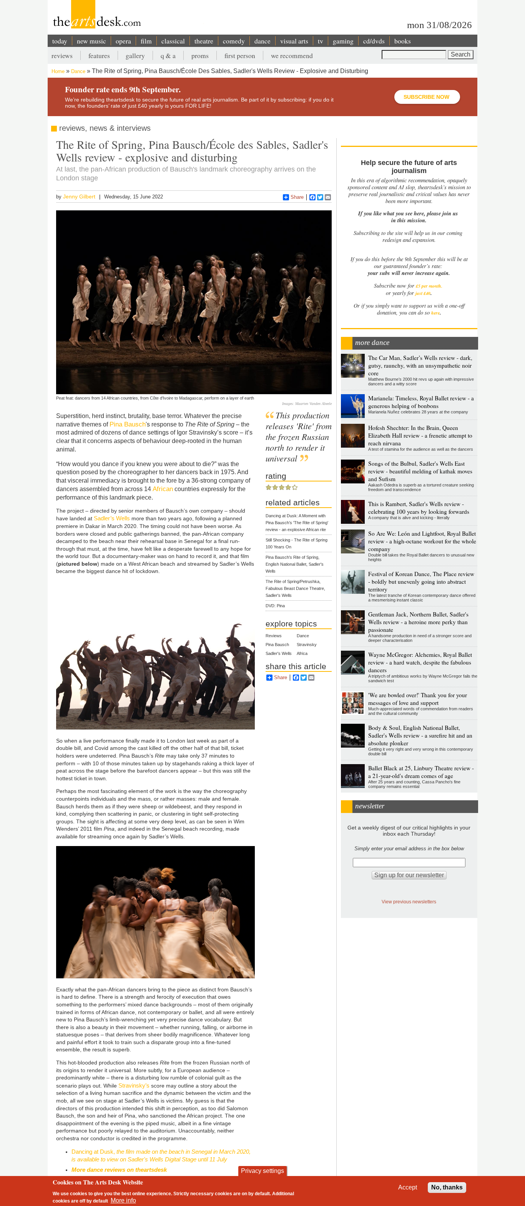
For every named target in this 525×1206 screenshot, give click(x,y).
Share (297, 197)
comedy (234, 40)
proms (200, 55)
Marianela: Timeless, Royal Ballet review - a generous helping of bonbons (421, 402)
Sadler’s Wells (112, 518)
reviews (62, 55)
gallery (135, 55)
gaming (343, 40)
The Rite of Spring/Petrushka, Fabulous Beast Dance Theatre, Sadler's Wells (295, 588)
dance (262, 40)
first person (239, 55)
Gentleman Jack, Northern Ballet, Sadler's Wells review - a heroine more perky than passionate (418, 621)
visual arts (294, 40)
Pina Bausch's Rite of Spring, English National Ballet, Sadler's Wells (295, 564)
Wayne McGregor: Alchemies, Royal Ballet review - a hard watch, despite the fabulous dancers (420, 662)
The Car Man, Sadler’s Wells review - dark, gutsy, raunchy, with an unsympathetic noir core (420, 365)
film (146, 40)
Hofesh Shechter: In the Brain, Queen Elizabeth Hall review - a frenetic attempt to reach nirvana (420, 435)
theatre (203, 40)
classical (173, 40)
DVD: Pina (275, 605)
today (59, 40)
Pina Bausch (128, 424)
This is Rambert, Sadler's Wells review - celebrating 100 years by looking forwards (418, 507)
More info (123, 1200)
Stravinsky (307, 644)
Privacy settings (262, 1171)
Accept (407, 1187)
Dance (78, 71)
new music (91, 40)
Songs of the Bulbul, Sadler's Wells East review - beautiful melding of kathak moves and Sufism (420, 471)
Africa (302, 653)
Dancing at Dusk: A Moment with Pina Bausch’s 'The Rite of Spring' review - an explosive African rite (297, 522)
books (402, 40)
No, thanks (447, 1187)
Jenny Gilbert (79, 196)
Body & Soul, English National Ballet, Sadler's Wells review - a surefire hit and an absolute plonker (420, 735)
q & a (168, 55)
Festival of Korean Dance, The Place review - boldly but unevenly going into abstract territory (421, 581)
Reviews (274, 635)
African (163, 489)
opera (123, 40)
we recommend (292, 55)
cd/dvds (374, 40)
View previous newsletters (409, 901)
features (99, 55)
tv (320, 40)
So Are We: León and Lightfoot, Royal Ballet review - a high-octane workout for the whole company (422, 541)
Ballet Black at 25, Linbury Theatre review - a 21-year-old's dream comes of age (421, 772)
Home (58, 71)
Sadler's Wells (279, 653)
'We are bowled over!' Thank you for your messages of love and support (417, 698)
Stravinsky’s (134, 1085)
